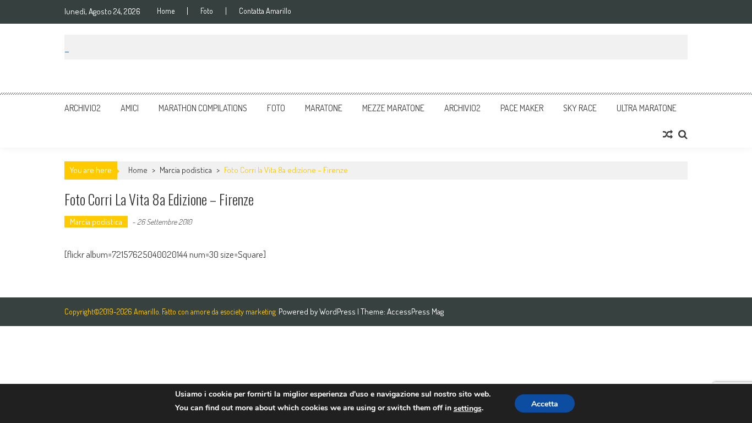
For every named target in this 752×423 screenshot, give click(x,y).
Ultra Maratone (647, 107)
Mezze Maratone (393, 107)
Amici (130, 107)
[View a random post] (668, 134)
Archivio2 (82, 107)
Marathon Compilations (203, 107)
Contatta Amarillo (265, 11)
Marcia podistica (186, 170)
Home (166, 11)
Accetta (544, 404)
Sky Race (580, 107)
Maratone (323, 107)
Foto (206, 11)
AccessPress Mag (415, 311)
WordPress (338, 311)
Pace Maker (521, 107)
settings (468, 408)
